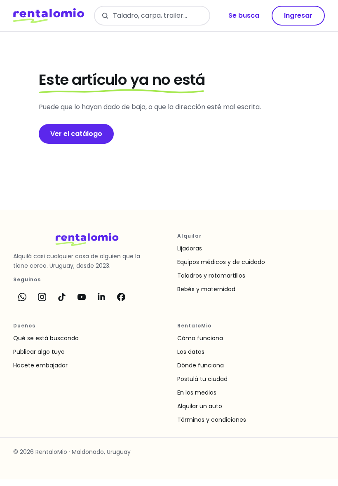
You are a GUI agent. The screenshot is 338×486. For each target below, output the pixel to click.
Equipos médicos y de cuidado (221, 262)
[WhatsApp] (22, 297)
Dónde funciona (200, 365)
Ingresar (298, 15)
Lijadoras (189, 248)
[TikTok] (62, 297)
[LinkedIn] (101, 297)
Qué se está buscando (46, 338)
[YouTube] (82, 297)
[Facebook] (121, 297)
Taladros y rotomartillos (211, 275)
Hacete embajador (40, 365)
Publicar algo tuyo (39, 352)
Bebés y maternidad (206, 289)
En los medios (196, 392)
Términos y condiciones (211, 420)
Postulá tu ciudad (202, 379)
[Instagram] (42, 297)
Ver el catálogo (76, 133)
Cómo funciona (200, 338)
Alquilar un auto (199, 406)
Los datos (190, 352)
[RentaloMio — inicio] (48, 15)
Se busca (243, 15)
